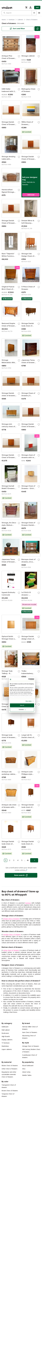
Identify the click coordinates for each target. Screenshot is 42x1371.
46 (28, 860)
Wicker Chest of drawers (10, 1065)
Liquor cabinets (7, 1049)
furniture (28, 903)
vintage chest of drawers (11, 919)
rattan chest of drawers (11, 950)
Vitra (23, 1069)
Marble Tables (27, 1075)
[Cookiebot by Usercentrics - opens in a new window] (28, 679)
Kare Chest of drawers (29, 1032)
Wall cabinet (6, 1030)
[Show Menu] (39, 13)
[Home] (12, 7)
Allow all (22, 705)
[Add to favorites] (19, 56)
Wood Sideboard (27, 1065)
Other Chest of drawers (9, 1069)
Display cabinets (7, 1040)
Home (4, 20)
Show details (29, 701)
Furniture (12, 20)
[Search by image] (34, 13)
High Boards (6, 1036)
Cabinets (20, 20)
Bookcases (5, 1033)
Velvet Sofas (26, 1072)
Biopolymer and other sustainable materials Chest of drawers (9, 1074)
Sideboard (5, 1027)
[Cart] (26, 7)
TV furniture (5, 1043)
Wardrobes (5, 1046)
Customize (21, 709)
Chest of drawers (32, 20)
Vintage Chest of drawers (30, 1046)
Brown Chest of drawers (10, 1091)
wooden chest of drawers (12, 934)
